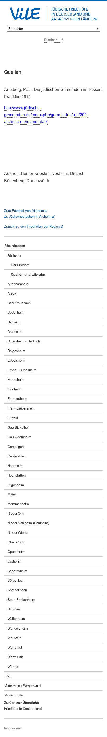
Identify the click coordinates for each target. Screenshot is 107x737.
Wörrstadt (15, 647)
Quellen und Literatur (28, 274)
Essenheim (16, 379)
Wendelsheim (18, 628)
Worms (13, 666)
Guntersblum (17, 456)
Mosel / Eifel (13, 694)
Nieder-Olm (16, 513)
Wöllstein (14, 637)
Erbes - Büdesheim (22, 369)
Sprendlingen (17, 589)
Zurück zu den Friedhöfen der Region (32, 226)
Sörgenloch (16, 580)
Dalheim (14, 321)
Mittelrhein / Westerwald (22, 685)
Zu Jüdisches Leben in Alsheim (27, 216)
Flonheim (14, 388)
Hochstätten (17, 475)
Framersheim (17, 398)
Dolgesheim (16, 350)
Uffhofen (14, 609)
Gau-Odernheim (19, 436)
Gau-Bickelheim (19, 427)
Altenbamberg (18, 283)
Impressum (13, 728)
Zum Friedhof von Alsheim (24, 210)
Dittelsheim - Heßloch (24, 341)
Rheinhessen (14, 245)
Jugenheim (16, 484)
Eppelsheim (16, 360)
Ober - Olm (16, 541)
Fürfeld (13, 417)
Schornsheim (17, 570)
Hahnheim (15, 465)
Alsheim (14, 255)
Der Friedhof (20, 264)
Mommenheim (18, 503)
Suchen (61, 39)
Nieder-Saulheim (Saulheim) (28, 522)
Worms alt (15, 656)
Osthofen (14, 561)
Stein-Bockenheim (21, 599)
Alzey (12, 293)
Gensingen (16, 446)
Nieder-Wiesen (18, 532)
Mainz (12, 494)
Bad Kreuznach (19, 302)
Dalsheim (15, 331)
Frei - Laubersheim (22, 408)
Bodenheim (16, 312)
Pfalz (8, 676)
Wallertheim (16, 618)
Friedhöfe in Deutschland (23, 708)
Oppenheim (16, 551)
